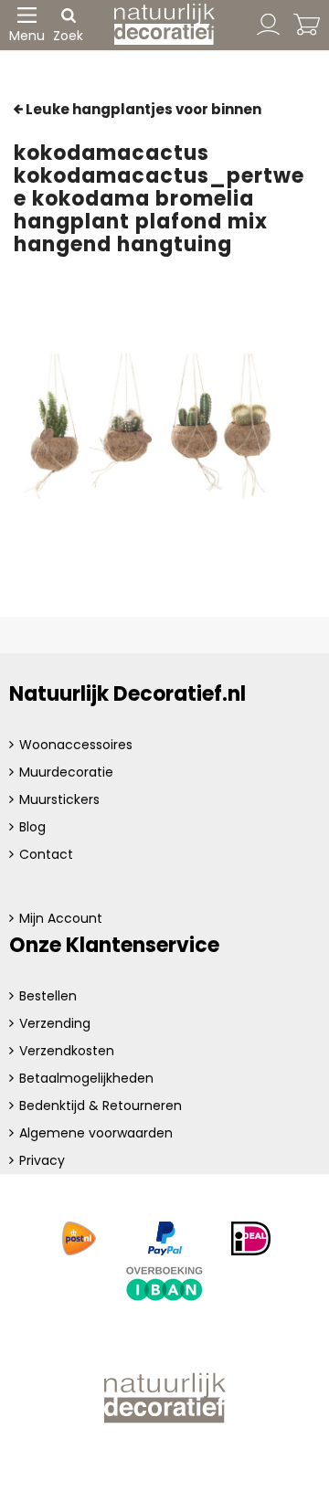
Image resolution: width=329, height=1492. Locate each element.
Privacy (42, 1160)
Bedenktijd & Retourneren (100, 1105)
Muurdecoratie (66, 772)
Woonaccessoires (76, 744)
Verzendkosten (66, 1051)
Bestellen (48, 996)
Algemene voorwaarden (96, 1133)
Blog (32, 827)
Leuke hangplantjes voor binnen (142, 109)
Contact (46, 854)
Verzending (54, 1023)
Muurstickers (59, 799)
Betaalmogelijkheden (86, 1078)
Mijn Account (60, 918)
